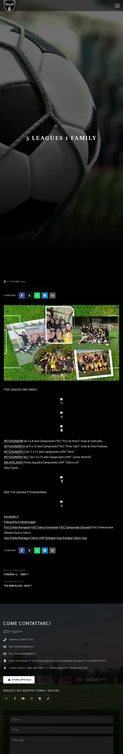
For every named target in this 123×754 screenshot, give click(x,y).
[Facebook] (15, 698)
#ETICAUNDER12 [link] (14, 451)
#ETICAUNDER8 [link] (13, 441)
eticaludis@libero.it (24, 646)
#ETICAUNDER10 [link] (14, 446)
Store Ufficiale (21, 679)
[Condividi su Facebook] (22, 295)
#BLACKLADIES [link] (13, 462)
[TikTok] (48, 698)
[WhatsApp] (6, 698)
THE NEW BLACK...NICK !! (18, 585)
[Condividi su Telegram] (45, 295)
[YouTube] (23, 698)
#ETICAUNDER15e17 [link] (17, 457)
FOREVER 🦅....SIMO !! (16, 574)
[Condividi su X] (29, 295)
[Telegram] (40, 698)
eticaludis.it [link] (11, 516)
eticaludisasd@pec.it (25, 653)
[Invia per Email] (52, 295)
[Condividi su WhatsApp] (37, 295)
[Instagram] (31, 698)
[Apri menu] (117, 5)
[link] (20, 522)
